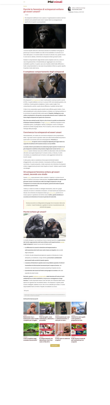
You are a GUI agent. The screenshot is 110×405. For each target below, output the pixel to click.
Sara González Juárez (77, 9)
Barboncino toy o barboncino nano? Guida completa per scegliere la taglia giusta (31, 318)
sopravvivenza (27, 141)
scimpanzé (47, 122)
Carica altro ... (55, 345)
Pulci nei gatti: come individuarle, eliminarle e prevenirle (46, 318)
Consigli (41, 315)
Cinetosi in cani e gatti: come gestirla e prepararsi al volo (78, 318)
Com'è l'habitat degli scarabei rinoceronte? (30, 339)
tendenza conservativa (39, 276)
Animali (25, 315)
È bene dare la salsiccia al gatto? (62, 339)
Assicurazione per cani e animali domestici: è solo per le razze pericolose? (62, 318)
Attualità (25, 6)
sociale (62, 242)
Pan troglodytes (36, 100)
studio (29, 177)
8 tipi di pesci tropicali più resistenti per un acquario (78, 340)
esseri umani (52, 192)
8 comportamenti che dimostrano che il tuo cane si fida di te (46, 340)
